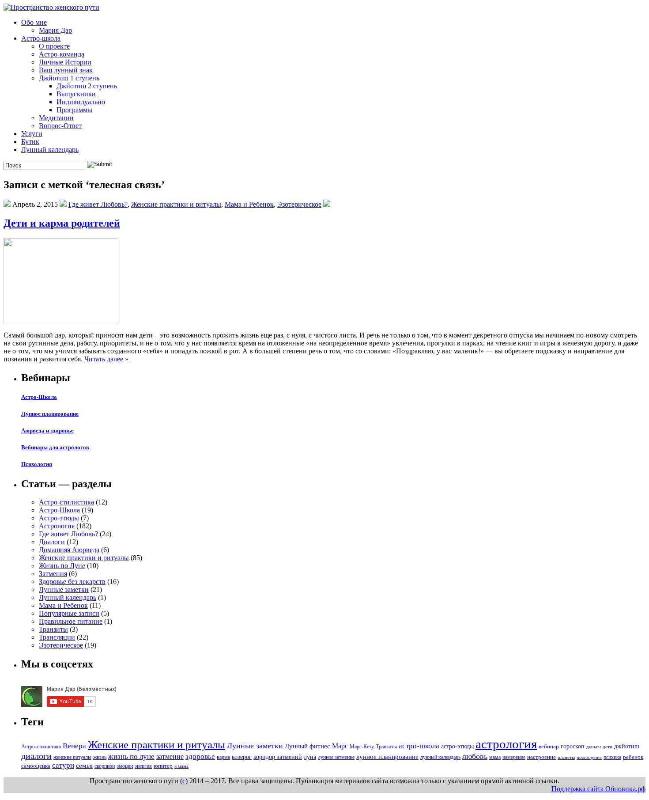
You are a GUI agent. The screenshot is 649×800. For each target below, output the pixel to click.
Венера (74, 746)
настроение (541, 757)
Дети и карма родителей (62, 223)
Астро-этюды (59, 518)
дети (607, 746)
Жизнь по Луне (62, 565)
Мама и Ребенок (249, 204)
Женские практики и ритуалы (176, 204)
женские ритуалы (72, 757)
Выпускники (76, 94)
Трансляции (57, 637)
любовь (474, 756)
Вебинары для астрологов (55, 447)
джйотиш (626, 746)
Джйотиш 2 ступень (87, 86)
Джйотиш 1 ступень (69, 78)
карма (223, 757)
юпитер (163, 765)
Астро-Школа (39, 397)
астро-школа (419, 746)
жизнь (99, 757)
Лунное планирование (50, 413)
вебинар (549, 746)
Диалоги (52, 542)
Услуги (31, 133)
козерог (242, 756)
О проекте (54, 46)
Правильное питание (70, 621)
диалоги (36, 756)
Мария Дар (55, 30)
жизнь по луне (131, 756)
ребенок (633, 757)
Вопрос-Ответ (60, 125)
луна (310, 756)
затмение (170, 756)
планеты (566, 757)
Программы (74, 110)
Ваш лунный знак (66, 70)
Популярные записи (69, 613)
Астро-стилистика (66, 502)
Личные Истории (65, 62)
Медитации (56, 117)
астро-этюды (457, 746)
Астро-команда (61, 54)
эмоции (125, 766)
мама (495, 757)
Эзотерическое (299, 204)
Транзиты (53, 629)
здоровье (200, 756)
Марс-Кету (362, 746)
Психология (36, 464)
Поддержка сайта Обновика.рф (598, 788)
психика (612, 757)
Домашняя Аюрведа (69, 550)
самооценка (35, 765)
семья (84, 765)
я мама (181, 766)
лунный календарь (440, 757)
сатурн (63, 765)
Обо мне (34, 22)
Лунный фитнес (307, 746)
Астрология (57, 526)
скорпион (104, 766)
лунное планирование (387, 756)
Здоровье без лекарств (72, 581)
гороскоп (573, 746)
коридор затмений (277, 756)
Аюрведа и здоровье (47, 430)
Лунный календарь (50, 149)
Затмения (53, 573)
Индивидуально (81, 102)
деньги (593, 746)
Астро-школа (40, 38)
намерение (513, 757)
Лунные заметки (64, 589)
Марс (340, 746)
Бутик (30, 141)
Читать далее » (106, 359)
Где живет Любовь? (98, 204)
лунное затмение (336, 757)
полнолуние (589, 757)
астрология (506, 744)
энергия (143, 766)
